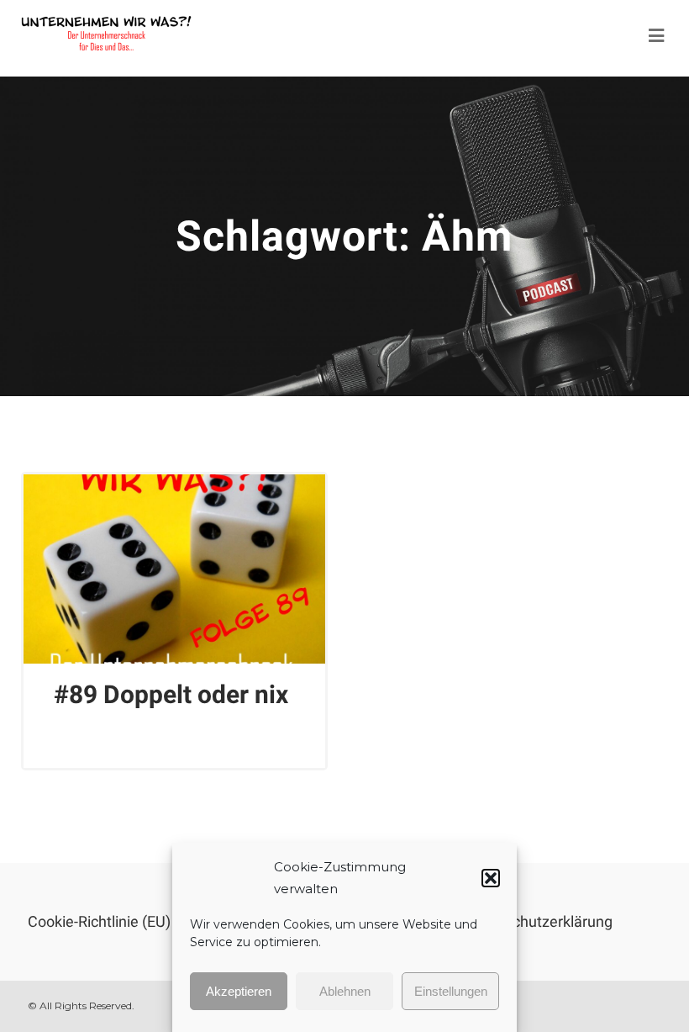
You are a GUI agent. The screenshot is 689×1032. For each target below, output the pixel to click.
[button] (490, 878)
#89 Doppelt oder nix (171, 694)
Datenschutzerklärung (539, 921)
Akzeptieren (238, 991)
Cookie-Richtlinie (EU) (99, 921)
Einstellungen (450, 991)
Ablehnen (345, 991)
